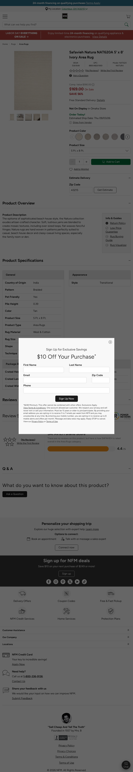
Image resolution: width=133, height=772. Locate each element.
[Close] (110, 342)
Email (26, 375)
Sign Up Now (66, 398)
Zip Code (97, 375)
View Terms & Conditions (34, 408)
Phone (27, 385)
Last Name (75, 365)
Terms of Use (52, 421)
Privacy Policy (37, 421)
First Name (29, 365)
